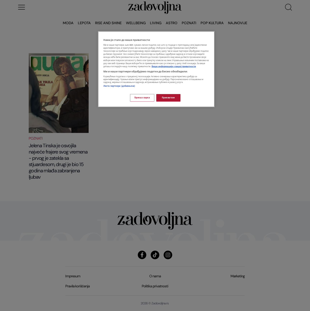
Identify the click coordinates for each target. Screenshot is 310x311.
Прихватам (168, 97)
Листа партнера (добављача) (119, 86)
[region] (156, 69)
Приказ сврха (142, 97)
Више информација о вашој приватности (174, 66)
